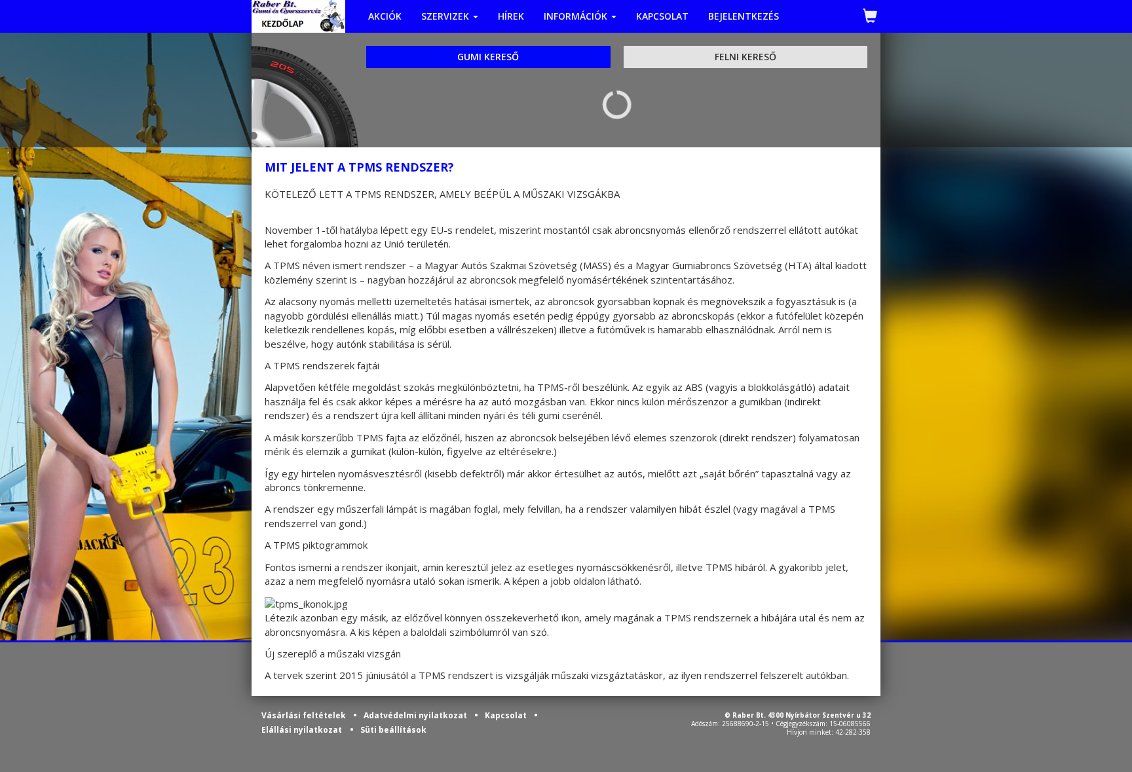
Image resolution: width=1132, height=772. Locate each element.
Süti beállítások (393, 729)
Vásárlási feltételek (304, 715)
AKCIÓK (385, 16)
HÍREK (511, 16)
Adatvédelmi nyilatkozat (416, 715)
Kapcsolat (507, 715)
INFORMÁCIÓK (577, 16)
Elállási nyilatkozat (301, 729)
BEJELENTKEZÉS (743, 16)
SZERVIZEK (446, 16)
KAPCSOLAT (662, 16)
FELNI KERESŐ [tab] (745, 56)
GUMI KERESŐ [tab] (488, 56)
